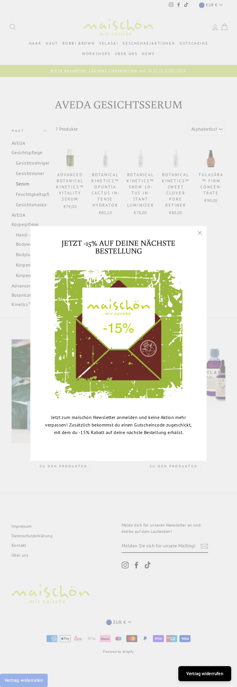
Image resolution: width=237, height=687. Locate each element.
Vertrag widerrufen (204, 673)
